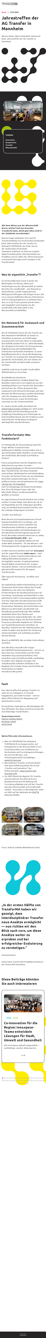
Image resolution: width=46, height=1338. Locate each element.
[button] (2, 1080)
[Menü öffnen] (23, 1335)
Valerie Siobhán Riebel (12, 719)
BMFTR (35, 792)
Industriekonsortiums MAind (15, 409)
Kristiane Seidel (9, 721)
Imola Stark (7, 724)
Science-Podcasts (13, 468)
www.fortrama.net (12, 760)
